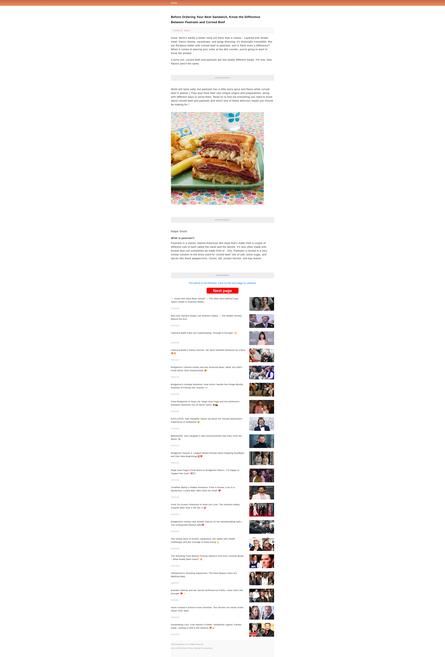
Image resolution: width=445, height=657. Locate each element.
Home (174, 3)
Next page (222, 290)
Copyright (197, 648)
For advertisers (207, 648)
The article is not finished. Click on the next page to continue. (222, 283)
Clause (185, 648)
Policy (180, 648)
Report (187, 30)
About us (174, 648)
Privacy (191, 648)
